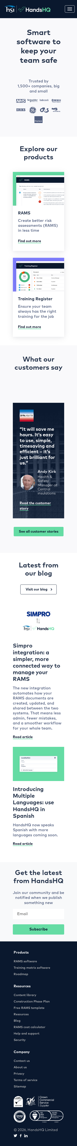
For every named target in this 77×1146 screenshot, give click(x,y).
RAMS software (25, 961)
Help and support (26, 1033)
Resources (21, 1014)
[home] (26, 9)
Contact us (22, 1061)
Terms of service (25, 1080)
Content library (25, 995)
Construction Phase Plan (32, 1001)
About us (20, 1067)
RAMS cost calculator (29, 1027)
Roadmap (21, 974)
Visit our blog (36, 589)
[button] (70, 9)
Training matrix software (32, 967)
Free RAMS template (29, 1008)
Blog (17, 1020)
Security (20, 1040)
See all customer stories (38, 531)
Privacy (19, 1073)
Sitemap (20, 1086)
